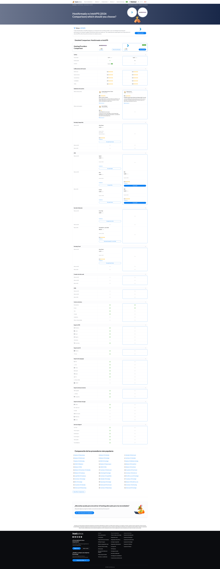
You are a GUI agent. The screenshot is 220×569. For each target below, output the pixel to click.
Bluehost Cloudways (80, 472)
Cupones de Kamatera (128, 537)
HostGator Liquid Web (105, 475)
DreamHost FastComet (131, 469)
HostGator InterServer (131, 472)
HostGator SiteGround (105, 469)
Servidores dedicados (115, 553)
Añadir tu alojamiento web (103, 544)
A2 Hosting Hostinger (105, 472)
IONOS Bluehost (79, 464)
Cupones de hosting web (128, 535)
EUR (141, 1)
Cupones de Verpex (127, 546)
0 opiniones (101, 139)
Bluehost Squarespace (105, 464)
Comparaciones (105, 1)
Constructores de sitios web (116, 557)
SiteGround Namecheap (80, 487)
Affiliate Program (101, 541)
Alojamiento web (114, 537)
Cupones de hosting (122, 1)
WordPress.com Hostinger (132, 475)
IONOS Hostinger (104, 461)
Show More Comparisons (79, 491)
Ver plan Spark (110, 168)
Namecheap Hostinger (105, 481)
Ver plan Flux (110, 185)
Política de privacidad (102, 554)
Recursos (112, 1)
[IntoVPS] (140, 29)
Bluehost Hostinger (104, 458)
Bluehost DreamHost (131, 464)
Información (100, 548)
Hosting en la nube (114, 551)
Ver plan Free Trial (110, 221)
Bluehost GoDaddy (104, 455)
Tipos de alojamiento (88, 1)
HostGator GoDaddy (130, 458)
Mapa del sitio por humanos (103, 539)
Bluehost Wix (78, 467)
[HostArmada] (103, 45)
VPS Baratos (113, 548)
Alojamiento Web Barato (116, 544)
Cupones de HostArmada (129, 539)
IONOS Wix (103, 467)
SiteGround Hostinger (131, 487)
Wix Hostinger (78, 481)
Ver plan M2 (135, 185)
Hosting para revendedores (116, 555)
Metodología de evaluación (133, 4)
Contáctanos (100, 537)
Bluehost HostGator (131, 467)
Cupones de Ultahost (128, 544)
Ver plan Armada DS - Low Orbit (110, 241)
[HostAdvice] (77, 2)
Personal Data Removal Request (102, 552)
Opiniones (97, 1)
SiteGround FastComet (106, 484)
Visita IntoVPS (141, 33)
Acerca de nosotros (102, 535)
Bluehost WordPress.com (132, 481)
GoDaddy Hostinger (105, 478)
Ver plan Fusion (110, 202)
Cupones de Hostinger (128, 541)
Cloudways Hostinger (131, 478)
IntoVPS (82, 28)
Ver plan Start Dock (110, 141)
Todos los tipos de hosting (116, 535)
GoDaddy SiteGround (130, 455)
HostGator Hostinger (80, 478)
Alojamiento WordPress (115, 539)
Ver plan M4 (135, 202)
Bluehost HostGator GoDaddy (82, 469)
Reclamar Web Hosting (102, 546)
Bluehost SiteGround (79, 458)
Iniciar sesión (85, 548)
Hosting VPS (113, 546)
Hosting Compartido (115, 541)
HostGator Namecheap (106, 487)
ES (146, 1)
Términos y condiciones (102, 556)
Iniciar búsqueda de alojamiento (85, 512)
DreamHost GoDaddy (80, 484)
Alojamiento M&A (80, 560)
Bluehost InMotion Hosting (131, 461)
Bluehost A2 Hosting (79, 461)
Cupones (110, 63)
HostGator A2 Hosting (131, 484)
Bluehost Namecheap (79, 455)
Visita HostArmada (116, 49)
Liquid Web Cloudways (80, 475)
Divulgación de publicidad (143, 4)
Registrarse (76, 548)
